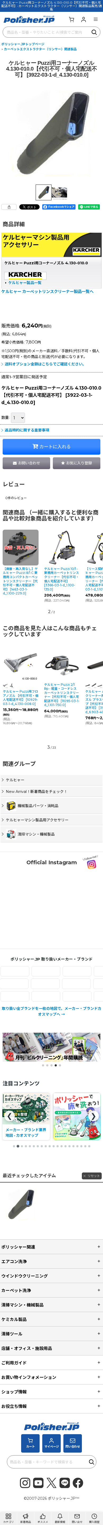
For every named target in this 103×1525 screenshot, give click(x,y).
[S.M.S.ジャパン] (35, 971)
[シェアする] (9, 207)
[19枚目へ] (85, 1146)
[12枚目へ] (58, 1146)
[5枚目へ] (30, 1146)
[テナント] (87, 983)
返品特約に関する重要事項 (27, 430)
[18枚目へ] (81, 1146)
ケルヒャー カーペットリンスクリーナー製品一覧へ (47, 291)
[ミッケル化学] (35, 996)
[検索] (94, 32)
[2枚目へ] (18, 1146)
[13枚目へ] (61, 1146)
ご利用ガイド (14, 1362)
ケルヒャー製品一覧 (24, 282)
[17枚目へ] (77, 1146)
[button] (95, 19)
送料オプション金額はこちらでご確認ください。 (45, 364)
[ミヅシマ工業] (66, 996)
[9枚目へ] (46, 1146)
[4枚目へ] (26, 1146)
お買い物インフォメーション (28, 1377)
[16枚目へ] (73, 1146)
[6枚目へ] (34, 1146)
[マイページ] (83, 19)
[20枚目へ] (89, 1146)
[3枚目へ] (22, 1146)
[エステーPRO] (66, 971)
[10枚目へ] (50, 1146)
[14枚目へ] (65, 1146)
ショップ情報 (14, 1391)
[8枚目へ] (42, 1146)
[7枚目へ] (38, 1146)
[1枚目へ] (14, 1146)
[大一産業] (24, 983)
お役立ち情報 (14, 1406)
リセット (93, 1176)
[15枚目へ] (69, 1146)
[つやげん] (56, 983)
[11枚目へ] (54, 1146)
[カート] (71, 19)
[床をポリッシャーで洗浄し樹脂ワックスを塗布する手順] (26, 1116)
